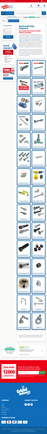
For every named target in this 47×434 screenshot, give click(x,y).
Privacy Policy (4, 410)
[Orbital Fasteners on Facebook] (25, 404)
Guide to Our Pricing (8, 37)
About (2, 405)
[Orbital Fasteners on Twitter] (28, 404)
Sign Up (42, 372)
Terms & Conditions (5, 409)
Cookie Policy (4, 412)
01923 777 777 (12, 1)
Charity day (3, 407)
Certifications (4, 414)
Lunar (18, 430)
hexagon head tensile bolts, (24, 40)
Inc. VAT (44, 1)
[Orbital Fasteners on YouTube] (31, 404)
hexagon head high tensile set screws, (34, 39)
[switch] (40, 1)
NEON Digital (31, 430)
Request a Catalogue (8, 78)
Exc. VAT (37, 1)
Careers (3, 403)
